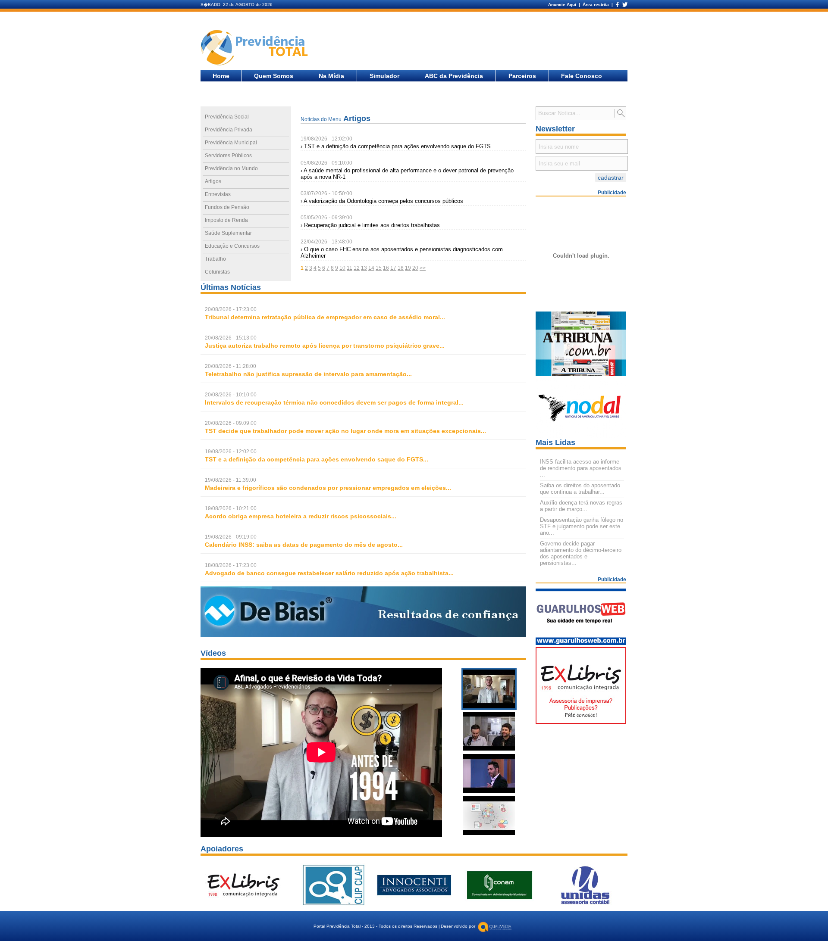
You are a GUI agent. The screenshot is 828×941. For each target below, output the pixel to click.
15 (379, 268)
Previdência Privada (228, 130)
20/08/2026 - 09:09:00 (231, 423)
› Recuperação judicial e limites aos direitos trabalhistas (370, 225)
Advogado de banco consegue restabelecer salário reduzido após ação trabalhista (326, 573)
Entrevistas (218, 194)
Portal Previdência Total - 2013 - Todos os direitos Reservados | (377, 926)
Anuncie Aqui (562, 4)
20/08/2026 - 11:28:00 (230, 366)
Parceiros (522, 75)
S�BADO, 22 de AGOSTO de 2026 (237, 4)
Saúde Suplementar (228, 233)
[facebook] (617, 4)
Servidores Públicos (228, 156)
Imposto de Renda (226, 220)
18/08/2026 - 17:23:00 (231, 565)
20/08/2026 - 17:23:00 (231, 309)
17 (393, 268)
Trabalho (215, 259)
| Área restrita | (596, 4)
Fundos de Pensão (227, 207)
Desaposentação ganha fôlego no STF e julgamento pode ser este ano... (581, 526)
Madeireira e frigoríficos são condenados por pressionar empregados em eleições (325, 487)
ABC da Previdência (454, 75)
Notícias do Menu (321, 119)
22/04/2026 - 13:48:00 (326, 242)
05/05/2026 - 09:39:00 (326, 218)
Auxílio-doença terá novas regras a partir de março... (581, 505)
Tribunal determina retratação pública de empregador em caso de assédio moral (322, 317)
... (325, 317)
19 (408, 268)
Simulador (384, 75)
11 (349, 268)
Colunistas (217, 272)
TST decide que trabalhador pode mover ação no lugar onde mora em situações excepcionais (343, 430)
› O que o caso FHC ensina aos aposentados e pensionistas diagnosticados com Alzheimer (402, 252)
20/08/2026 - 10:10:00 (231, 395)
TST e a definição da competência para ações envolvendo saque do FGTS (314, 459)
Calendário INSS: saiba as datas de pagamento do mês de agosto (301, 544)
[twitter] (624, 4)
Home (221, 75)
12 (357, 268)
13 (364, 268)
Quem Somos (273, 75)
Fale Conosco (581, 75)
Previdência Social (227, 117)
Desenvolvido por (458, 926)
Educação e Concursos (232, 246)
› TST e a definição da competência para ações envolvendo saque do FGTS (396, 146)
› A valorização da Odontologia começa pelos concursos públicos (382, 201)
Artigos (213, 181)
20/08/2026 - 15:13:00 (231, 338)
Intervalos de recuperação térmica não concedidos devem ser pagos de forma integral (331, 402)
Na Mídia (331, 75)
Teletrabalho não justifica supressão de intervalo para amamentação (306, 374)
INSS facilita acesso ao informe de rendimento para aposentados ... (580, 468)
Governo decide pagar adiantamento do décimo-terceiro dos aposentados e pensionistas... (580, 553)
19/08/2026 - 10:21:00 (231, 508)
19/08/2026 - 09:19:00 (231, 537)
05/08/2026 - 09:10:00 (326, 163)
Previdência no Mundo (231, 168)
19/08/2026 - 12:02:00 (326, 139)
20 (415, 268)
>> (423, 268)
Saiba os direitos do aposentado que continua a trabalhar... (580, 488)
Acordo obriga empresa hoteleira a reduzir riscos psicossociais (298, 516)
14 (371, 268)
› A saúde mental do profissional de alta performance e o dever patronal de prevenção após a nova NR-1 (407, 173)
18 (401, 268)
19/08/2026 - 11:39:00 (230, 480)
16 (386, 268)
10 (342, 268)
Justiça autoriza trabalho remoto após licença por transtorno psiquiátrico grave (322, 345)
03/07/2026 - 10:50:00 (326, 193)
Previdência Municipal (231, 143)
